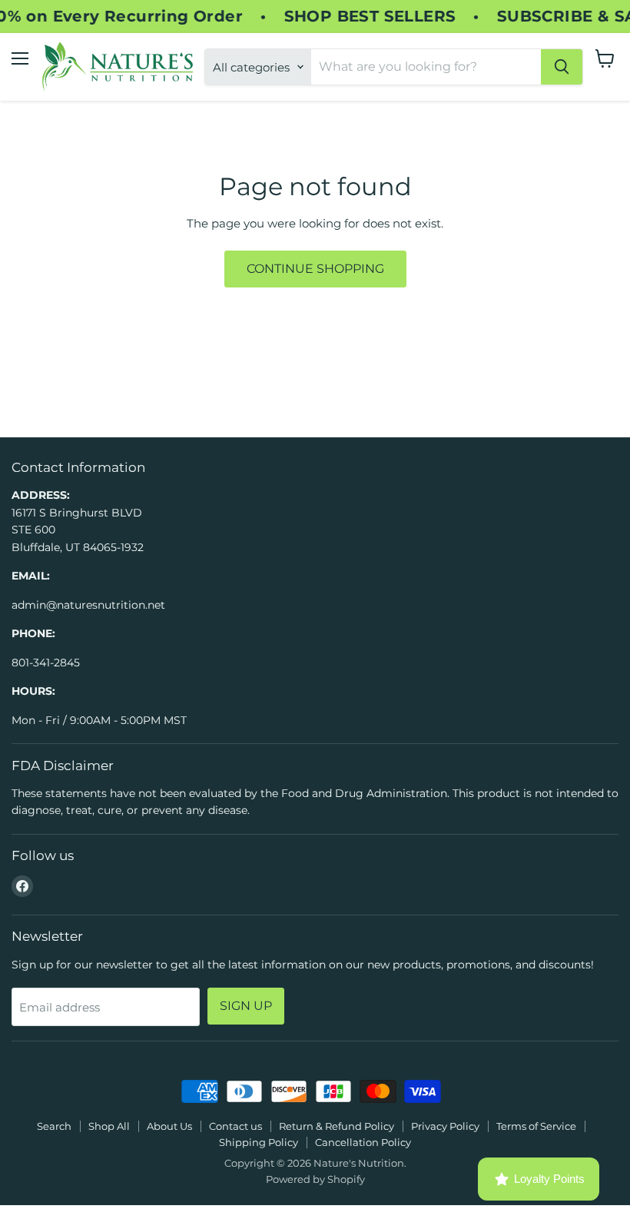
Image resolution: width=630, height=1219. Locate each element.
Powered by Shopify (315, 1179)
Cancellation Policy (363, 1142)
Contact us (235, 1126)
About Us (169, 1126)
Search (54, 1126)
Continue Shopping (315, 268)
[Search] (561, 67)
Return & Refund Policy (336, 1126)
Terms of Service (536, 1126)
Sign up (246, 1005)
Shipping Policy (258, 1142)
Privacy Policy (445, 1126)
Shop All (109, 1126)
